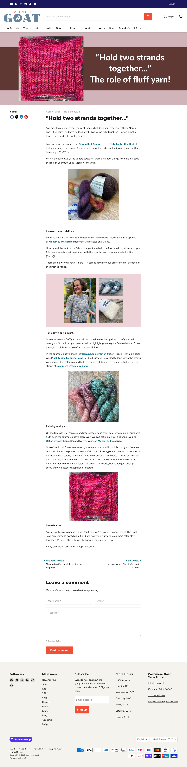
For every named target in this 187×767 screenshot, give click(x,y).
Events (87, 28)
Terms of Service (16, 752)
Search (12, 749)
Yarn (26, 28)
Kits (37, 28)
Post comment (59, 650)
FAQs (137, 28)
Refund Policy (39, 749)
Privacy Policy (24, 749)
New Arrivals (11, 28)
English (171, 3)
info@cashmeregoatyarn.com (163, 701)
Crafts (101, 28)
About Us (124, 28)
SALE (48, 28)
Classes (73, 28)
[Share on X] (16, 117)
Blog (111, 28)
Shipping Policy (55, 749)
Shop (59, 28)
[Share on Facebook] (12, 117)
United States (162, 739)
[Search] (148, 16)
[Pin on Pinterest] (26, 117)
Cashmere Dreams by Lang (72, 366)
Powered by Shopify (18, 758)
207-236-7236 (156, 695)
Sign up (82, 710)
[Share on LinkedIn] (21, 117)
